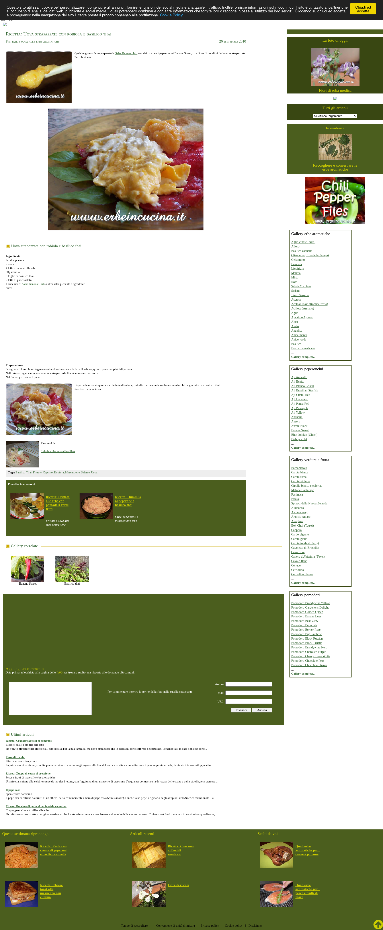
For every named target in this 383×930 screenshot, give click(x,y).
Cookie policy (233, 925)
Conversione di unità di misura (175, 925)
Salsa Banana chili (126, 53)
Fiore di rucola (15, 757)
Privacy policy (210, 925)
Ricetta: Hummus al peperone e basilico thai (128, 501)
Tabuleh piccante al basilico (58, 451)
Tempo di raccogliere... (135, 925)
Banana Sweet (28, 583)
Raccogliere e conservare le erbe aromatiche (335, 167)
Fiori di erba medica (335, 90)
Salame (85, 472)
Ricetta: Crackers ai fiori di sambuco (29, 740)
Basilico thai (72, 583)
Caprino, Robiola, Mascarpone (61, 472)
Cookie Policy (171, 15)
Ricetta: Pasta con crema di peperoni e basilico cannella (53, 850)
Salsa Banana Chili (33, 284)
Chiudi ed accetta (363, 9)
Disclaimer (255, 925)
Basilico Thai (24, 472)
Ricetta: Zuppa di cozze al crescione (28, 773)
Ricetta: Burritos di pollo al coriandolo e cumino (36, 806)
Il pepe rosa (13, 790)
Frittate (37, 472)
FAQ (60, 672)
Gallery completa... (303, 356)
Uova (94, 472)
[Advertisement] (126, 324)
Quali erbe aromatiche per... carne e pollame (307, 850)
